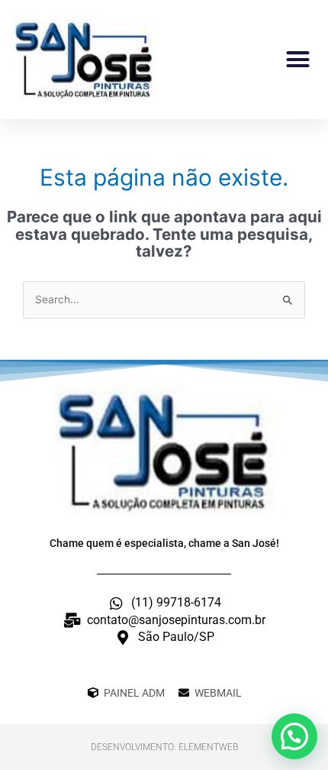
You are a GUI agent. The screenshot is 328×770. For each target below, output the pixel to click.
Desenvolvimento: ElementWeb (164, 747)
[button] (298, 59)
